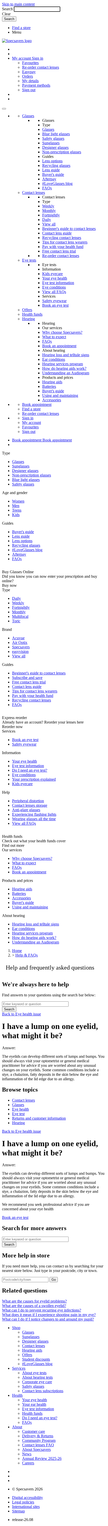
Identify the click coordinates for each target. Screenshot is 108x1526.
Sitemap (18, 1511)
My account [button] (22, 58)
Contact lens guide (57, 233)
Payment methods (36, 85)
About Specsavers (36, 1449)
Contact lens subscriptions (42, 1391)
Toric (16, 621)
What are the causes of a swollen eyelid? (34, 1306)
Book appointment (36, 404)
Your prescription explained (34, 779)
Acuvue (18, 638)
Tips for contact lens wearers (64, 242)
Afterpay (49, 179)
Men (15, 506)
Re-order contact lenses (40, 67)
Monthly (49, 210)
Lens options (52, 161)
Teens (16, 510)
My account (31, 422)
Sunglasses (51, 143)
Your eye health (54, 278)
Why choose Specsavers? (62, 332)
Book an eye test (55, 305)
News (26, 1454)
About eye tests (34, 1373)
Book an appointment (59, 346)
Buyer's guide (53, 174)
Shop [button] (16, 1328)
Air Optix (19, 642)
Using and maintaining (60, 395)
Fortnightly (51, 215)
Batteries (49, 386)
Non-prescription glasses (61, 152)
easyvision (20, 651)
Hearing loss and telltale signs (65, 355)
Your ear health (34, 1404)
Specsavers (21, 647)
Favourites (30, 63)
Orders (27, 76)
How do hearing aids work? (64, 368)
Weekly (48, 206)
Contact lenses (33, 192)
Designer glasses (55, 147)
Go (53, 1279)
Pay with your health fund (62, 247)
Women (18, 501)
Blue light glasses (56, 134)
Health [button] (17, 1395)
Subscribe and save (27, 677)
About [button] (17, 1427)
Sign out (28, 90)
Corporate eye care (37, 1382)
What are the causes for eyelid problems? (34, 1301)
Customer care (33, 1431)
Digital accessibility (27, 1497)
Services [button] (18, 1368)
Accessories (51, 400)
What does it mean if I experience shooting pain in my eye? (49, 1315)
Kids (16, 515)
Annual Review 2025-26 (42, 1458)
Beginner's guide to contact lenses (69, 228)
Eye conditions (54, 287)
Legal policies (23, 1502)
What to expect (54, 337)
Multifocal (20, 616)
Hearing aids (52, 382)
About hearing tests (37, 1377)
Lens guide (51, 170)
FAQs (47, 188)
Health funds (32, 314)
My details (30, 81)
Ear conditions (53, 359)
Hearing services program (62, 364)
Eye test (18, 1114)
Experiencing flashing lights (34, 814)
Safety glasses (53, 138)
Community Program (39, 1440)
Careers (28, 1463)
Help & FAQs (26, 955)
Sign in (37, 58)
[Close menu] (4, 108)
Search (7, 9)
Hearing (28, 319)
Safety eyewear (54, 301)
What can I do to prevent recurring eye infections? (41, 1310)
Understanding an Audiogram (65, 373)
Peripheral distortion (28, 801)
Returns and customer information (39, 1118)
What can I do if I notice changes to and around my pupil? (48, 1319)
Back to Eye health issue (21, 1014)
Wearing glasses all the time (34, 819)
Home (17, 951)
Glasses (28, 116)
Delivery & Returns (37, 1436)
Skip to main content (18, 4)
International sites (26, 1506)
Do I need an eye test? (29, 770)
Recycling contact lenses (61, 238)
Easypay (29, 72)
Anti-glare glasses (26, 810)
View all (49, 224)
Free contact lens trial (59, 251)
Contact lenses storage (29, 805)
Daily (46, 219)
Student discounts (36, 1359)
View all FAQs (54, 292)
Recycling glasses (56, 165)
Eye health (20, 1109)
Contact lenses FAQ (38, 1445)
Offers (27, 310)
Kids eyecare (52, 274)
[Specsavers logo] (17, 41)
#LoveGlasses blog (57, 183)
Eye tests (29, 260)
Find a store (21, 28)
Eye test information (58, 283)
